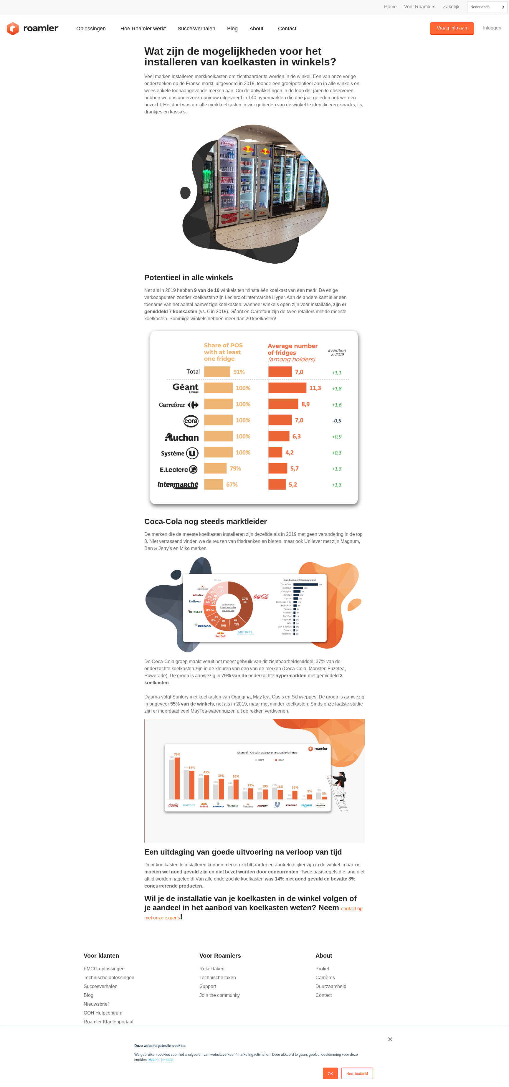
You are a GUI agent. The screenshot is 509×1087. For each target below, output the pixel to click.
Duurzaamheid (330, 986)
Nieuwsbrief (96, 1004)
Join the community (219, 995)
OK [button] (330, 1073)
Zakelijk (451, 6)
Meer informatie (160, 1059)
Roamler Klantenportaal (108, 1021)
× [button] (390, 1037)
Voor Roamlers (419, 6)
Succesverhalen (196, 29)
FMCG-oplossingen (104, 968)
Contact (287, 29)
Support (207, 986)
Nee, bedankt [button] (357, 1073)
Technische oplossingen (109, 977)
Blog (232, 29)
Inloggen (492, 27)
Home (390, 6)
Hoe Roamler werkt (143, 29)
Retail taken (211, 968)
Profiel (322, 968)
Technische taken (217, 977)
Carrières (325, 977)
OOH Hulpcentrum (103, 1012)
